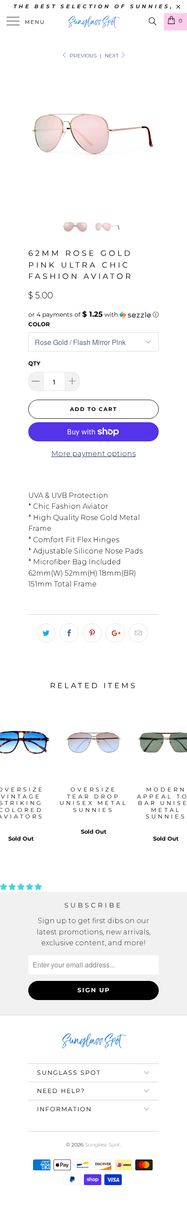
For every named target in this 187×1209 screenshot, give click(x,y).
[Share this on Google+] (115, 633)
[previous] (36, 135)
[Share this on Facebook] (69, 633)
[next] (150, 135)
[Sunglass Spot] (93, 21)
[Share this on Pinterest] (92, 633)
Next (112, 55)
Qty (34, 363)
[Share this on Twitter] (46, 633)
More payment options (93, 454)
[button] (93, 314)
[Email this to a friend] (138, 633)
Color (39, 324)
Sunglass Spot (102, 1144)
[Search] (152, 21)
